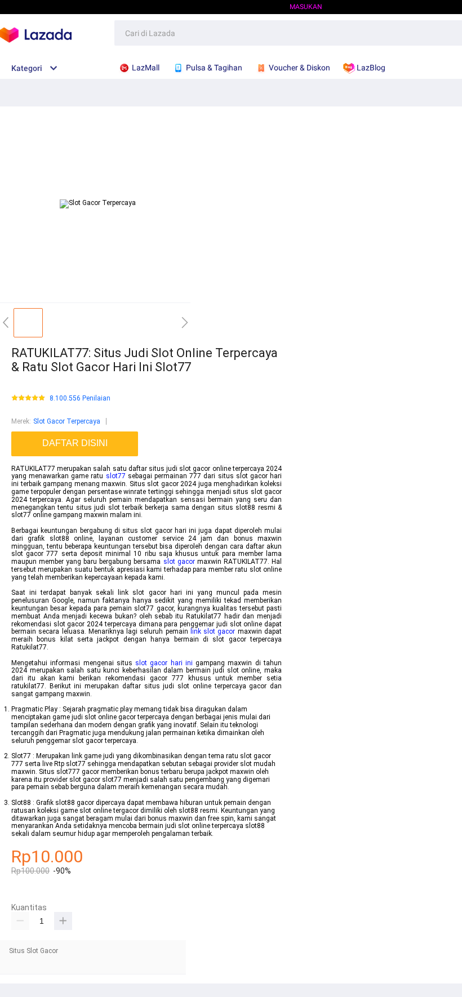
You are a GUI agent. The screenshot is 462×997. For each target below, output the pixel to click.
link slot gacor (213, 631)
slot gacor (179, 562)
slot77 (116, 476)
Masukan (306, 7)
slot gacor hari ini (164, 663)
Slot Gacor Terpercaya (66, 421)
